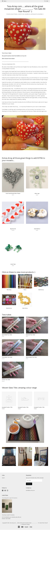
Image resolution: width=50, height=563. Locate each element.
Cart (47, 1)
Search (3, 514)
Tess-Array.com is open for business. (9, 534)
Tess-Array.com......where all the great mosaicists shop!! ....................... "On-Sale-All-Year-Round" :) (25, 9)
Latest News (5, 532)
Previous (4, 146)
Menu (5, 1)
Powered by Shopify (26, 561)
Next (45, 146)
